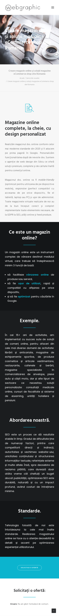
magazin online (36, 235)
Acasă (22, 78)
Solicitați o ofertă (29, 568)
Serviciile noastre (32, 78)
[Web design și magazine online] (22, 7)
